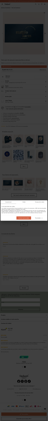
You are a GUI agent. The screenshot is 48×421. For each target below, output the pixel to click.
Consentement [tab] (8, 202)
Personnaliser (38, 218)
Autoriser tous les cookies (23, 218)
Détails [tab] (24, 202)
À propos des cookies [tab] (39, 202)
